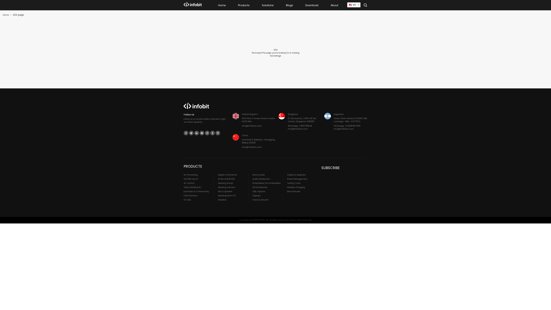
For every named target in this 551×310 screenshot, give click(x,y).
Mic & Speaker (225, 191)
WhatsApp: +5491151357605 (347, 125)
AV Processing (191, 174)
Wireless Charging (296, 187)
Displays (257, 195)
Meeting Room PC (227, 195)
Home (222, 5)
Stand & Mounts (261, 199)
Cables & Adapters (296, 174)
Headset (222, 199)
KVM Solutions (190, 195)
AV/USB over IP (191, 179)
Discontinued (293, 191)
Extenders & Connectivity (196, 191)
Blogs (289, 5)
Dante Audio (259, 174)
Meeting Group (225, 183)
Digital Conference (227, 174)
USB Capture (259, 191)
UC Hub (187, 199)
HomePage (275, 55)
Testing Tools (293, 183)
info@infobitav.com (252, 125)
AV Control (189, 183)
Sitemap (307, 220)
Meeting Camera (226, 187)
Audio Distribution (261, 179)
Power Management (297, 179)
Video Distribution (192, 187)
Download (311, 5)
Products (244, 5)
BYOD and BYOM (226, 179)
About (334, 5)
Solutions (268, 5)
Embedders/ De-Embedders (267, 183)
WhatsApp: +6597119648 (300, 125)
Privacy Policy (295, 220)
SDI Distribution (260, 187)
